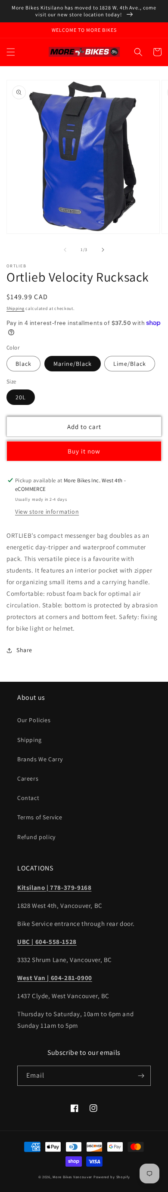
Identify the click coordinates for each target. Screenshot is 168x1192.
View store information (47, 511)
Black (23, 364)
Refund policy (36, 837)
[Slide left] (65, 249)
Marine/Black (72, 364)
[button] (10, 52)
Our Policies (33, 720)
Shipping (15, 308)
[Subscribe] (140, 1076)
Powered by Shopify (111, 1176)
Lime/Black (129, 364)
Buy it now (84, 451)
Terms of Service (39, 817)
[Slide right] (102, 249)
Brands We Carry (40, 759)
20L (21, 397)
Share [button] (24, 650)
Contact (28, 798)
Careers (27, 778)
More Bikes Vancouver (72, 1176)
